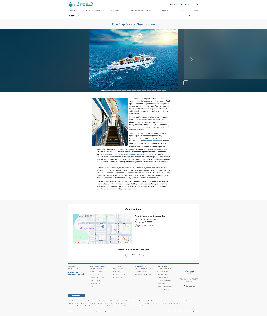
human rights (142, 154)
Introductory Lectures (119, 274)
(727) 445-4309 (146, 225)
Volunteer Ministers (163, 290)
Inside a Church (95, 284)
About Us (72, 10)
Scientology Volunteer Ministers (77, 303)
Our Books (164, 10)
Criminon (154, 303)
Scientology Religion (108, 301)
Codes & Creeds (95, 281)
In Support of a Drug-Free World (77, 306)
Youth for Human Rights (114, 306)
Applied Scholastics (174, 303)
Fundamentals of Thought (143, 274)
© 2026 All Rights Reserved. (90, 311)
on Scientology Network (76, 273)
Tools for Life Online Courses (144, 268)
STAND (131, 303)
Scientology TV (187, 4)
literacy (151, 154)
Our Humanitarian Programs (140, 10)
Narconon (163, 303)
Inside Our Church (73, 268)
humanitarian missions (153, 141)
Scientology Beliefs (96, 271)
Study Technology (162, 271)
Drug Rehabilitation (163, 277)
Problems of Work (140, 271)
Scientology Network (94, 301)
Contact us (174, 4)
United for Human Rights (96, 306)
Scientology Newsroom (138, 301)
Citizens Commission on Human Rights (135, 306)
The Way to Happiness (164, 268)
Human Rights (161, 284)
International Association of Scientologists (100, 303)
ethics (168, 154)
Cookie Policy (179, 311)
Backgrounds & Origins (97, 277)
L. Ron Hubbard (72, 301)
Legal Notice (195, 311)
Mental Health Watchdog (164, 287)
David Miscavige (152, 301)
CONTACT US (134, 255)
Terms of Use (187, 311)
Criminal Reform (162, 274)
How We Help (162, 266)
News (196, 10)
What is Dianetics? (95, 274)
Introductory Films (118, 277)
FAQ (181, 10)
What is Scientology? (93, 10)
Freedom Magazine (120, 303)
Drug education (130, 154)
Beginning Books (118, 268)
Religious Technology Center (168, 301)
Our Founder (115, 10)
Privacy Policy (170, 311)
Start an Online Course (186, 301)
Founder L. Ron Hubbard (97, 268)
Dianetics (82, 301)
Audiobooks (116, 271)
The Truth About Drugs (164, 281)
